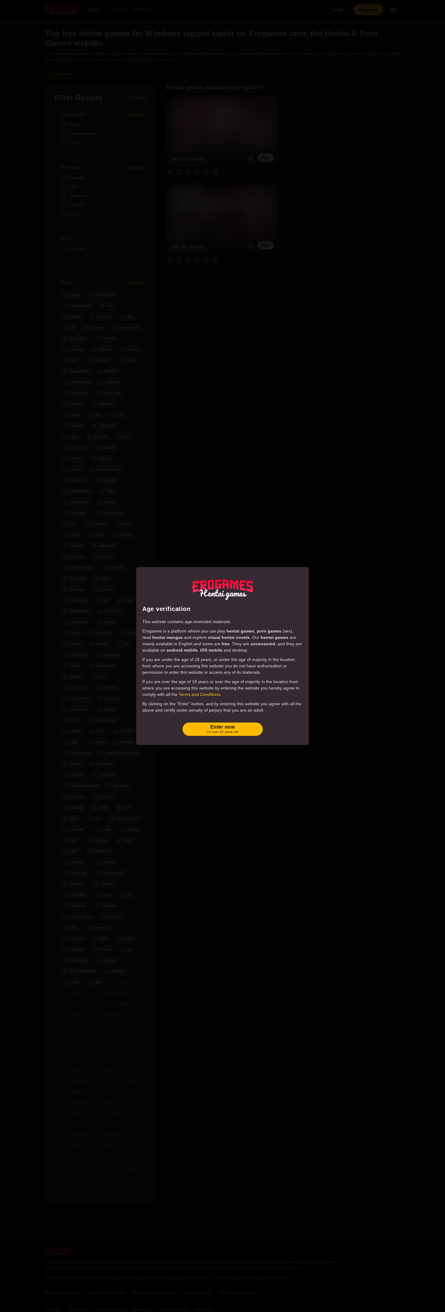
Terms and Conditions (199, 694)
